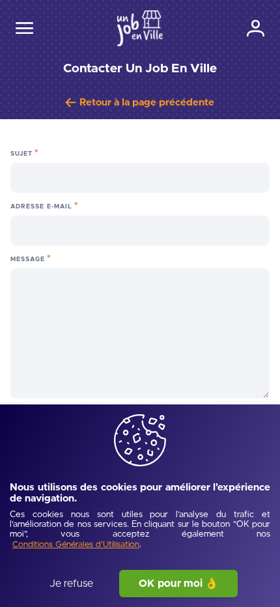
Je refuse (71, 583)
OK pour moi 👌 (178, 583)
